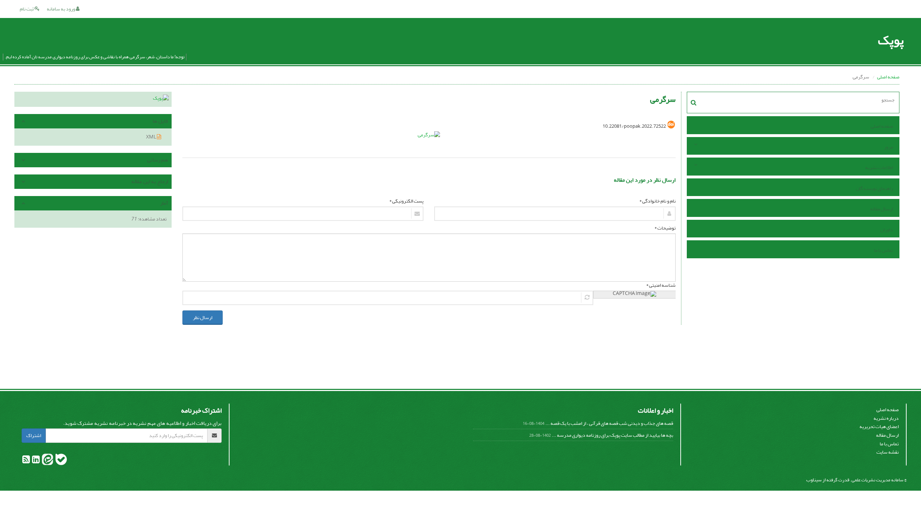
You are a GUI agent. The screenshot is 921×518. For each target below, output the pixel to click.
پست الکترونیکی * (406, 201)
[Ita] (47, 461)
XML (151, 137)
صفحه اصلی (888, 77)
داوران (886, 230)
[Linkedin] (35, 461)
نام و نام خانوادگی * (657, 201)
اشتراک (33, 435)
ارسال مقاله (881, 209)
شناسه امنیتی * (661, 285)
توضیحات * (665, 228)
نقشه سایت (887, 452)
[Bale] (61, 461)
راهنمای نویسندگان (874, 188)
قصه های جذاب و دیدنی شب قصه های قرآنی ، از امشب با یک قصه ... (609, 423)
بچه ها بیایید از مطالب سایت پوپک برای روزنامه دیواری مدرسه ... (612, 435)
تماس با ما (883, 250)
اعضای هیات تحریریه (879, 426)
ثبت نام (27, 9)
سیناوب (814, 480)
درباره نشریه (886, 418)
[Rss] (26, 461)
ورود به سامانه (61, 9)
